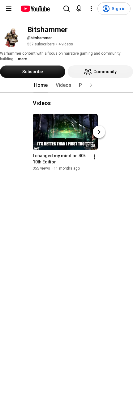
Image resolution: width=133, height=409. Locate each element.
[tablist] (66, 85)
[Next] (99, 132)
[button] (91, 85)
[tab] (40, 85)
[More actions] (94, 157)
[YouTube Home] (35, 8)
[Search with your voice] (79, 8)
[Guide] (8, 8)
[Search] (66, 8)
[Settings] (91, 8)
